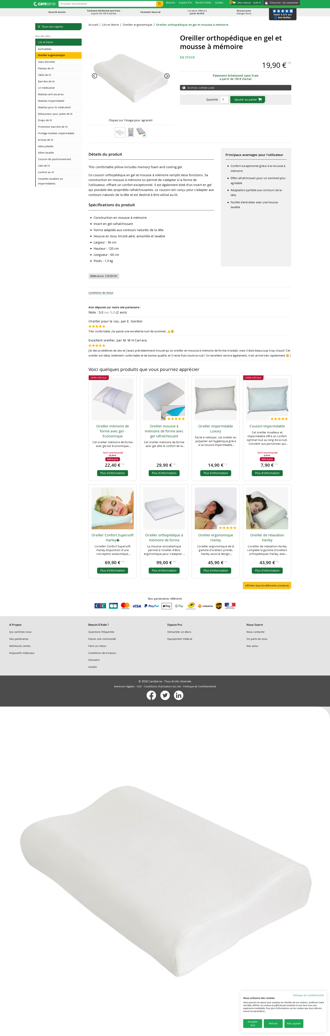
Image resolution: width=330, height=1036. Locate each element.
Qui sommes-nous (20, 631)
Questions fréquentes (101, 631)
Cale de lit (44, 165)
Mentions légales (124, 686)
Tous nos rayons (50, 26)
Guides (92, 666)
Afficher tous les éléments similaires (267, 585)
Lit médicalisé (46, 87)
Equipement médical (179, 639)
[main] (190, 307)
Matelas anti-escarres (51, 94)
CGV (139, 686)
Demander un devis (179, 631)
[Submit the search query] (159, 4)
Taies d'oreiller (46, 61)
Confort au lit (46, 172)
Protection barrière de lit (53, 126)
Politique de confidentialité (308, 995)
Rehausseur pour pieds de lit (55, 113)
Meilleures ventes (20, 646)
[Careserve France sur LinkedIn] (178, 700)
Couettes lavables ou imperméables (50, 181)
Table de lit (44, 75)
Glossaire (94, 659)
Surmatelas (45, 49)
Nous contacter (255, 631)
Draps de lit (45, 120)
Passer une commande (102, 639)
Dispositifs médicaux (21, 653)
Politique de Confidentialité (199, 686)
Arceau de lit (45, 139)
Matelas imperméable (51, 100)
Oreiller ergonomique (51, 55)
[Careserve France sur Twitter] (165, 700)
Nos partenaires (18, 639)
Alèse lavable (46, 152)
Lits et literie (45, 42)
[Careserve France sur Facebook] (151, 700)
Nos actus (252, 646)
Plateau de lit (46, 68)
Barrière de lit (46, 81)
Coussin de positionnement (54, 159)
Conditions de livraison (102, 653)
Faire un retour (97, 646)
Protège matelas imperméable (56, 133)
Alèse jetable (45, 146)
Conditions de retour (101, 292)
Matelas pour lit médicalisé (54, 107)
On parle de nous (256, 639)
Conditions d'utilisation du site (162, 686)
